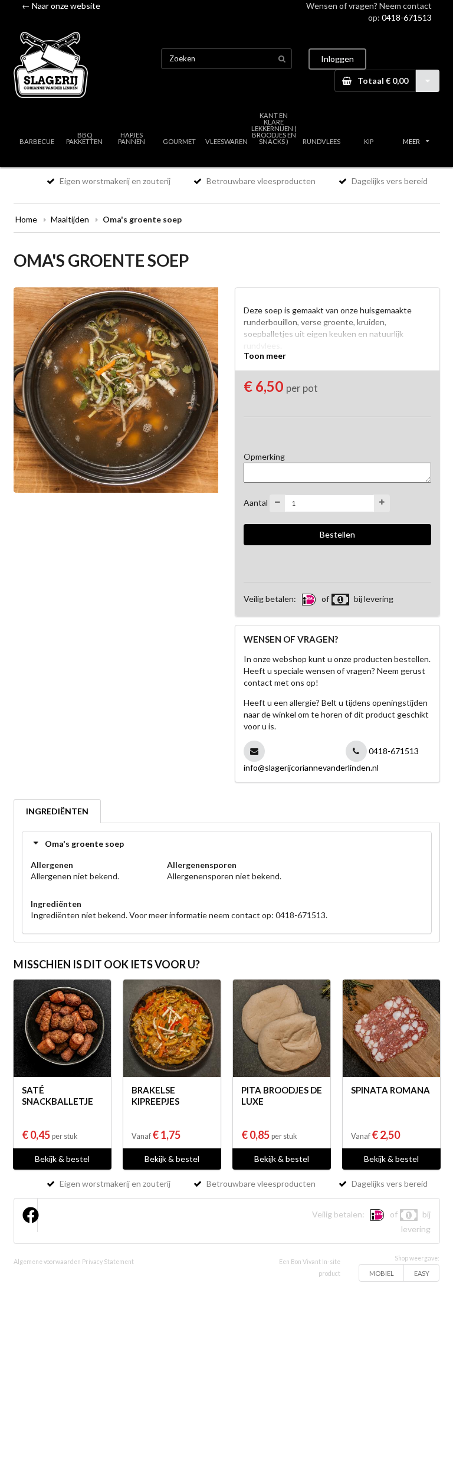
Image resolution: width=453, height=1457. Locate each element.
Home (26, 219)
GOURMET (179, 141)
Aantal (256, 502)
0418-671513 (407, 17)
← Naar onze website (61, 6)
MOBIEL (381, 1273)
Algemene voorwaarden (47, 1261)
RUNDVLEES (321, 141)
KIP (368, 141)
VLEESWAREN (226, 141)
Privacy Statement (108, 1261)
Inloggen (337, 59)
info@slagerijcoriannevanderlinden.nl (311, 767)
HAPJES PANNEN (131, 138)
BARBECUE (36, 141)
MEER (411, 141)
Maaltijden (70, 219)
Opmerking (264, 456)
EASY (421, 1273)
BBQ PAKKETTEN (84, 138)
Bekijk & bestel (62, 1159)
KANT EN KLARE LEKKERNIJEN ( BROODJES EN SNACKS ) (274, 129)
